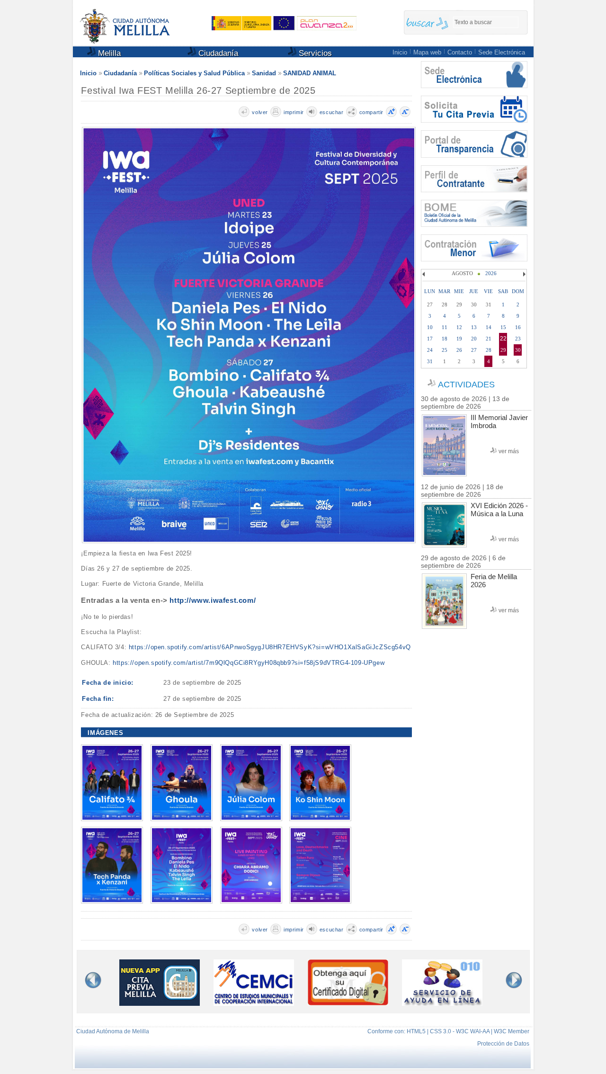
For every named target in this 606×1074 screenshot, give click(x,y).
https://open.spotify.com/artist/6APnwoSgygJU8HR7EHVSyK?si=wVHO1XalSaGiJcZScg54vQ (270, 647)
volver (260, 112)
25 (444, 350)
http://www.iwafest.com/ (212, 600)
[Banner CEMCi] (254, 1004)
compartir (371, 112)
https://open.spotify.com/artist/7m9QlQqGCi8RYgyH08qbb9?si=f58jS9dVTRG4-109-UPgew (248, 662)
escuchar (332, 112)
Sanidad (264, 73)
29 (503, 350)
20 (474, 338)
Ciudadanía (217, 53)
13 (474, 327)
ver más (509, 451)
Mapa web (427, 52)
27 (474, 350)
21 (488, 338)
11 (444, 327)
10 (430, 327)
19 (459, 338)
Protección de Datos (503, 1043)
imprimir (294, 112)
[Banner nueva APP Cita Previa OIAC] (159, 1004)
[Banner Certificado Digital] (348, 1003)
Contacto (459, 52)
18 (444, 338)
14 (488, 327)
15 (503, 327)
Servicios (314, 53)
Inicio (399, 52)
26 (459, 350)
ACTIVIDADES (466, 384)
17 (430, 338)
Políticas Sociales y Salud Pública (194, 73)
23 (518, 338)
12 (459, 327)
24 (430, 350)
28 (488, 350)
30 (518, 350)
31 (430, 361)
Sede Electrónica (501, 52)
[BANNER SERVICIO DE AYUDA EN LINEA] (442, 1004)
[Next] (523, 274)
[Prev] (424, 274)
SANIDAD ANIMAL (309, 73)
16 (518, 327)
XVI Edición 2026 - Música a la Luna (499, 509)
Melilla (108, 53)
